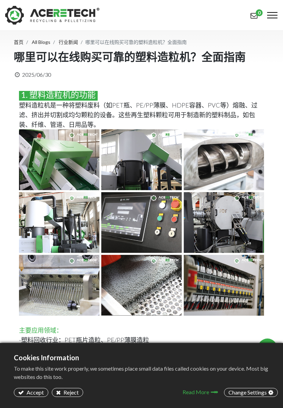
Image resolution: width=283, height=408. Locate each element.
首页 (18, 42)
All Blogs (41, 42)
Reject (70, 392)
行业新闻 (68, 42)
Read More (196, 392)
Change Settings (247, 392)
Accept (35, 392)
